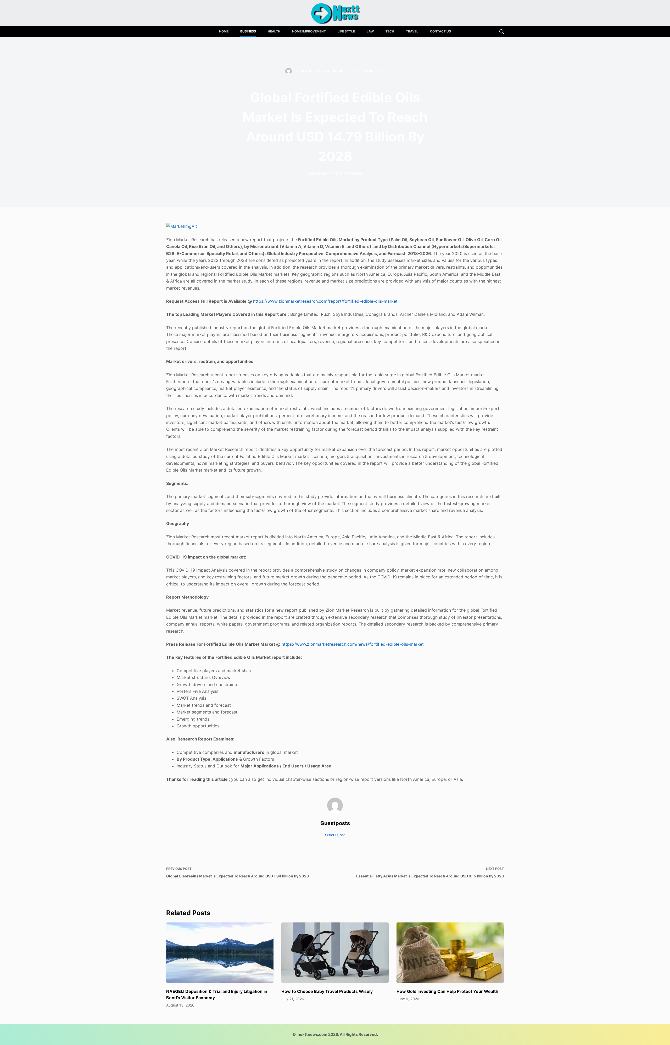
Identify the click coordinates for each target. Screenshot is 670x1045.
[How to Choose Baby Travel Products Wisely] (335, 952)
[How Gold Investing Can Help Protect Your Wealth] (450, 952)
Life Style (346, 31)
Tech (390, 31)
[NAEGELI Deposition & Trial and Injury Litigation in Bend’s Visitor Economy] (219, 952)
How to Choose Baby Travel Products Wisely (327, 991)
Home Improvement (309, 31)
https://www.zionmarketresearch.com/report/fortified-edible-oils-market (325, 301)
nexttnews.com (312, 1034)
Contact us (440, 31)
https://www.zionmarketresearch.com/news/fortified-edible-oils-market (353, 644)
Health (274, 31)
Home (223, 31)
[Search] (501, 31)
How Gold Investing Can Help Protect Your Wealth (447, 991)
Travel (412, 31)
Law (370, 31)
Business (248, 31)
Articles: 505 (335, 835)
